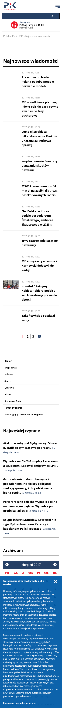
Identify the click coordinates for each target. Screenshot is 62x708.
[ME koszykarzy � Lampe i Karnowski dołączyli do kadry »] (11, 263)
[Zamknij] (55, 581)
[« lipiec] (7, 564)
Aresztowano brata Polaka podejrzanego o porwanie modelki (38, 81)
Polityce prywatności (36, 628)
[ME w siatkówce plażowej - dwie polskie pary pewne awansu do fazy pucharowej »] (11, 107)
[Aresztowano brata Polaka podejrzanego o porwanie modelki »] (11, 79)
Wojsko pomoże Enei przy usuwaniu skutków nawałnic (40, 165)
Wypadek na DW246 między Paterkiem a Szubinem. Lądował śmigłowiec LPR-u (31, 465)
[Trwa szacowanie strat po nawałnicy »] (11, 241)
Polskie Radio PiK (13, 36)
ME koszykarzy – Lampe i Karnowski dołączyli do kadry (39, 265)
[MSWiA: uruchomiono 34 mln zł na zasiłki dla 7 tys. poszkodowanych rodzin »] (11, 188)
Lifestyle (9, 387)
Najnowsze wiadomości (38, 36)
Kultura (8, 374)
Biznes (7, 394)
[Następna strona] (39, 336)
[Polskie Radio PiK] (10, 6)
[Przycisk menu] (57, 6)
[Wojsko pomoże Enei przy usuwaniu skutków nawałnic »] (11, 163)
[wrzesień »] (55, 564)
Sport (7, 381)
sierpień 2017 (31, 565)
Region (8, 360)
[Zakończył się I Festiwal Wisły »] (11, 316)
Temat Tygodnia (13, 407)
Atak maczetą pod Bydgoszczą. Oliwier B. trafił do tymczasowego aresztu (30, 447)
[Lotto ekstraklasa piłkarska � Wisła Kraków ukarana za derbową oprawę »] (11, 136)
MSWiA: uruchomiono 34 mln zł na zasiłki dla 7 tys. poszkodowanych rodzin (40, 190)
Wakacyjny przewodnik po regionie (23, 414)
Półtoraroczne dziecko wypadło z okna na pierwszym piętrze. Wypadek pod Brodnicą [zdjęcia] (30, 506)
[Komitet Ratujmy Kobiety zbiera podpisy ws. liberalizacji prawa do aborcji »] (11, 291)
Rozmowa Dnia (12, 401)
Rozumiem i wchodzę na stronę (19, 703)
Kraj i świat (10, 367)
